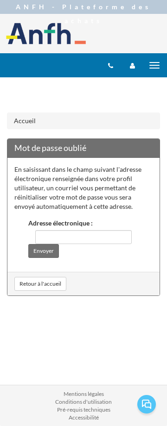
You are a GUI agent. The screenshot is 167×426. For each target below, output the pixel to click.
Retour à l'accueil (40, 283)
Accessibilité (84, 417)
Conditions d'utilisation (83, 401)
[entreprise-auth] (132, 65)
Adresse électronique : (60, 223)
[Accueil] (46, 33)
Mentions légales (84, 393)
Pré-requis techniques (83, 409)
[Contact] (110, 65)
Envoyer (43, 250)
